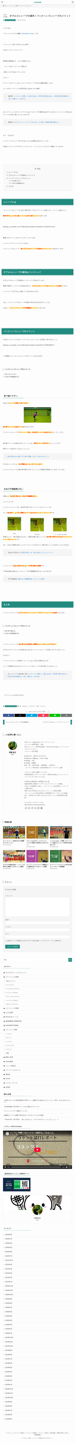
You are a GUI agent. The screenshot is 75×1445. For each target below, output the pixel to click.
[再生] (5, 1167)
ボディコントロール (12, 1004)
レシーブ (43, 706)
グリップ (8, 1049)
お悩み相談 (9, 1061)
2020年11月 (9, 1290)
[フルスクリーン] (70, 1167)
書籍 (7, 1053)
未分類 (8, 1087)
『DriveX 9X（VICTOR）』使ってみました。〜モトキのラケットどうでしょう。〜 (31, 1119)
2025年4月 (8, 1247)
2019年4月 (8, 1372)
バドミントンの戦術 (12, 1008)
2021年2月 (8, 1277)
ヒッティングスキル (12, 992)
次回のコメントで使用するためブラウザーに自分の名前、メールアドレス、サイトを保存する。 (34, 940)
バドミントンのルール (13, 1070)
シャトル (8, 1034)
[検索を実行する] (70, 960)
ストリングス (10, 1045)
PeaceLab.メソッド (12, 1017)
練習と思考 (9, 1057)
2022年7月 (8, 1256)
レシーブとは (13, 172)
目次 (66, 1433)
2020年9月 (8, 1299)
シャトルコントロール (12, 988)
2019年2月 (8, 1380)
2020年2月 (8, 1329)
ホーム (9, 1433)
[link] (26, 808)
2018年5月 (8, 1419)
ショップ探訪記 (11, 1066)
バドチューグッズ (11, 1083)
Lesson (8, 1078)
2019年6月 (8, 1363)
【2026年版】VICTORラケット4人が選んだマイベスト (22, 1106)
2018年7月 (8, 1410)
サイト (7, 934)
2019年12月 (9, 1337)
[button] (8, 715)
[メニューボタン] (2, 2)
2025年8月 (8, 1243)
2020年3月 (8, 1324)
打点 (38, 706)
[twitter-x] (35, 808)
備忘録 (8, 1074)
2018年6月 (8, 1414)
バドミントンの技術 (12, 977)
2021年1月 (8, 1281)
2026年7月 (8, 1239)
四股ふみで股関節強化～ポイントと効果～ (31, 579)
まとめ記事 (9, 1012)
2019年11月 (9, 1342)
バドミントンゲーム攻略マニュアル (15, 1111)
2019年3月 (8, 1376)
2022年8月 (8, 1251)
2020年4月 (8, 1320)
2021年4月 (8, 1269)
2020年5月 (8, 1316)
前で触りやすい (16, 181)
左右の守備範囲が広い (18, 183)
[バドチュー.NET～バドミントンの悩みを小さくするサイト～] (38, 2)
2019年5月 (8, 1367)
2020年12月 (9, 1286)
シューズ (8, 1041)
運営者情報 (37, 1434)
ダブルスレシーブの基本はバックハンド (22, 175)
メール (8, 927)
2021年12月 (9, 1260)
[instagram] (38, 808)
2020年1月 (8, 1333)
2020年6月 (8, 1312)
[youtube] (41, 808)
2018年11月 (9, 1393)
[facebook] (32, 808)
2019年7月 (8, 1359)
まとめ (11, 186)
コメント (8, 895)
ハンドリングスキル (12, 1000)
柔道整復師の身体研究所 (14, 1021)
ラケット (8, 1037)
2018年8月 (8, 1406)
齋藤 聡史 (12, 752)
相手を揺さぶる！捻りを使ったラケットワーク (37, 552)
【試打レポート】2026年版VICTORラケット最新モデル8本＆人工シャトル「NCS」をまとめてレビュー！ (37, 1101)
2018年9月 (8, 1402)
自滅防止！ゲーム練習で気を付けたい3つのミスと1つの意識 (23, 1115)
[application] (37, 1150)
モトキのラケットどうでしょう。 (17, 972)
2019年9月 (8, 1350)
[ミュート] (67, 1167)
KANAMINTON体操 (12, 1025)
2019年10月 (9, 1346)
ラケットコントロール (10, 20)
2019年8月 (8, 1354)
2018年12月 (9, 1389)
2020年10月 (9, 1294)
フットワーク (10, 985)
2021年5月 (8, 1264)
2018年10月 (9, 1397)
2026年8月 (8, 1234)
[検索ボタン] (73, 2)
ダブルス (24, 706)
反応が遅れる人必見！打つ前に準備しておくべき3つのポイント (28, 456)
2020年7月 (8, 1307)
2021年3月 (8, 1273)
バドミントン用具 (11, 1029)
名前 (7, 919)
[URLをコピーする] (66, 715)
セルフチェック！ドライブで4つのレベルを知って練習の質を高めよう (36, 122)
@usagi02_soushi (28, 33)
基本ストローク (10, 981)
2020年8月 (8, 1303)
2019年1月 (8, 1384)
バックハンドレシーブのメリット (20, 178)
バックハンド (31, 706)
